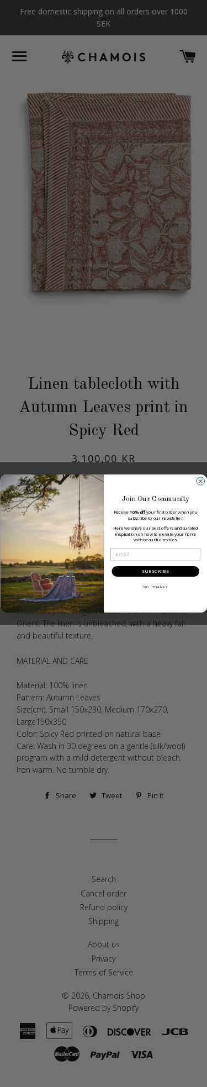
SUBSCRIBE (155, 571)
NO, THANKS (155, 587)
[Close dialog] (200, 481)
